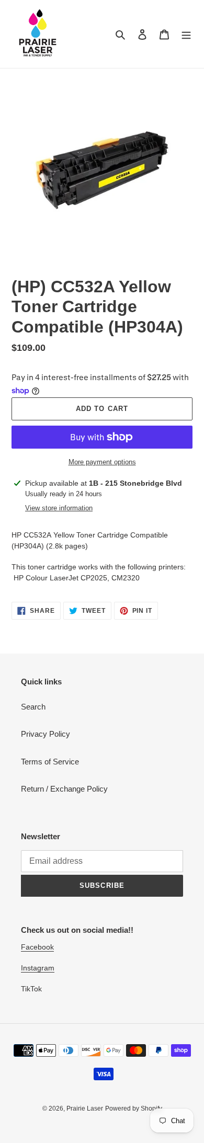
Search (33, 706)
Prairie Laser (84, 1108)
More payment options (102, 462)
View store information (59, 508)
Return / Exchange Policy (64, 788)
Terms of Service (50, 761)
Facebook (37, 947)
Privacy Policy (45, 733)
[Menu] (186, 34)
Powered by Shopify (133, 1108)
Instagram (37, 968)
